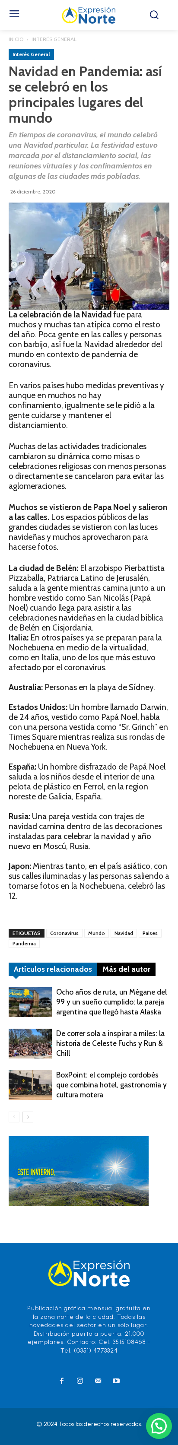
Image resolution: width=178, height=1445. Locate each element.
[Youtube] (116, 1381)
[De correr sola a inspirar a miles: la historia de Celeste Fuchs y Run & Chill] (30, 1043)
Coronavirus (64, 933)
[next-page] (27, 1117)
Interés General (54, 39)
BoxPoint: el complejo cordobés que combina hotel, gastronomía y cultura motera (111, 1085)
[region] (89, 256)
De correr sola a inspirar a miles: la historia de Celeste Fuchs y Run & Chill (110, 1043)
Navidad (123, 933)
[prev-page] (14, 1117)
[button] (159, 1426)
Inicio (16, 39)
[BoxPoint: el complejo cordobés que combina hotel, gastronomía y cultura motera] (30, 1085)
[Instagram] (80, 1381)
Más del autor (126, 969)
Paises (150, 933)
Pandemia (24, 943)
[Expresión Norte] (89, 15)
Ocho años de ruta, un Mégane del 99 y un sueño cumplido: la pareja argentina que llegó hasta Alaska (111, 1002)
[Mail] (98, 1381)
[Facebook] (62, 1381)
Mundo (96, 933)
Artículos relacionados (53, 969)
